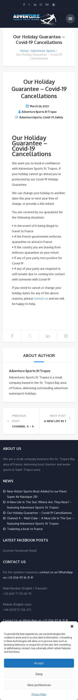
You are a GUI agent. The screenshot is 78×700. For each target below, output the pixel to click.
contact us (41, 298)
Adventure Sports (43, 51)
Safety (59, 117)
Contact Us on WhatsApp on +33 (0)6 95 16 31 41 (35, 620)
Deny (39, 674)
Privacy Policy (39, 694)
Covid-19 (48, 117)
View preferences (39, 685)
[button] (72, 626)
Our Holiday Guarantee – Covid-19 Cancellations (39, 513)
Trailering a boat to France (25, 529)
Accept (39, 663)
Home (24, 51)
